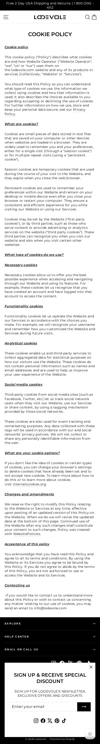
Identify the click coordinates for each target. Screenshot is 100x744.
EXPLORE (13, 623)
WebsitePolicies (26, 534)
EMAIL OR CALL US (21, 649)
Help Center (17, 636)
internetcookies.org (29, 484)
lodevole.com (22, 70)
